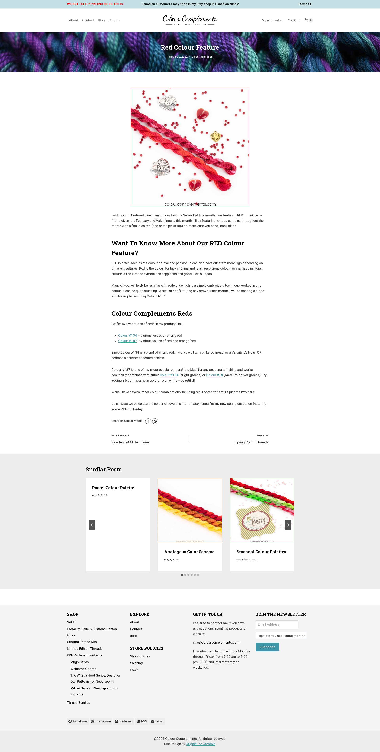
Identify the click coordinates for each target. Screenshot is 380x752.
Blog (101, 20)
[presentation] (190, 510)
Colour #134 (127, 335)
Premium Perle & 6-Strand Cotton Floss (92, 632)
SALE (71, 622)
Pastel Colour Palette (113, 487)
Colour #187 (127, 341)
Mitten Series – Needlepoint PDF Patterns (94, 691)
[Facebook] (148, 421)
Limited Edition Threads (85, 649)
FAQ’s (134, 670)
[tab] (182, 575)
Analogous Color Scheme (189, 551)
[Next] (288, 525)
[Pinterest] (155, 421)
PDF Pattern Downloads (84, 655)
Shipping (136, 663)
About (73, 20)
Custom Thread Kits (82, 642)
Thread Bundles (78, 703)
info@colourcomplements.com (216, 642)
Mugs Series (79, 662)
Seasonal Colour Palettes (261, 551)
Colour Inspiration (202, 56)
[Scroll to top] (366, 746)
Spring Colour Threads (252, 439)
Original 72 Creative (200, 744)
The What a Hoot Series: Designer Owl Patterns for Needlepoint (95, 678)
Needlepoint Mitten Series (130, 439)
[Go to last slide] (92, 525)
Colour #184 (169, 375)
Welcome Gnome (83, 669)
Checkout (294, 20)
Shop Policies (140, 656)
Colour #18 (214, 375)
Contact (88, 20)
